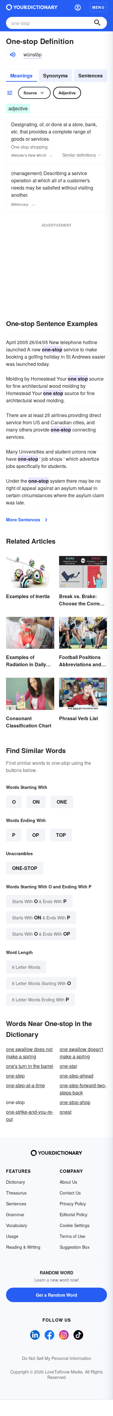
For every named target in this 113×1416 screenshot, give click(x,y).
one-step (15, 1075)
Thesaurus (16, 1193)
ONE (62, 801)
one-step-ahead (76, 1075)
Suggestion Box (74, 1247)
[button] (77, 7)
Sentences (90, 75)
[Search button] (97, 22)
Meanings (21, 75)
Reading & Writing (23, 1247)
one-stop (24, 868)
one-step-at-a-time (25, 1085)
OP (35, 834)
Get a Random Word (56, 1295)
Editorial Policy (73, 1214)
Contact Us (70, 1193)
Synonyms (55, 75)
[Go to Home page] (32, 7)
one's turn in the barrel (29, 1066)
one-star (68, 1066)
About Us (68, 1182)
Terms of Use (72, 1236)
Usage (12, 1236)
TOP (61, 834)
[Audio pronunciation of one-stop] (12, 54)
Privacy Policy (73, 1204)
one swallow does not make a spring (29, 1053)
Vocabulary (16, 1225)
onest (65, 1111)
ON (36, 801)
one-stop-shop (75, 1102)
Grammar (15, 1214)
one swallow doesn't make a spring (81, 1053)
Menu (98, 7)
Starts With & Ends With (39, 901)
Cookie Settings (74, 1225)
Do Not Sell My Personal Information (56, 1358)
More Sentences (23, 519)
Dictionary (15, 1182)
